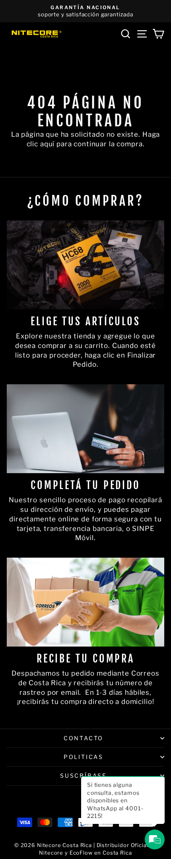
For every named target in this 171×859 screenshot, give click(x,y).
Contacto (83, 738)
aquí (47, 144)
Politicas (83, 756)
